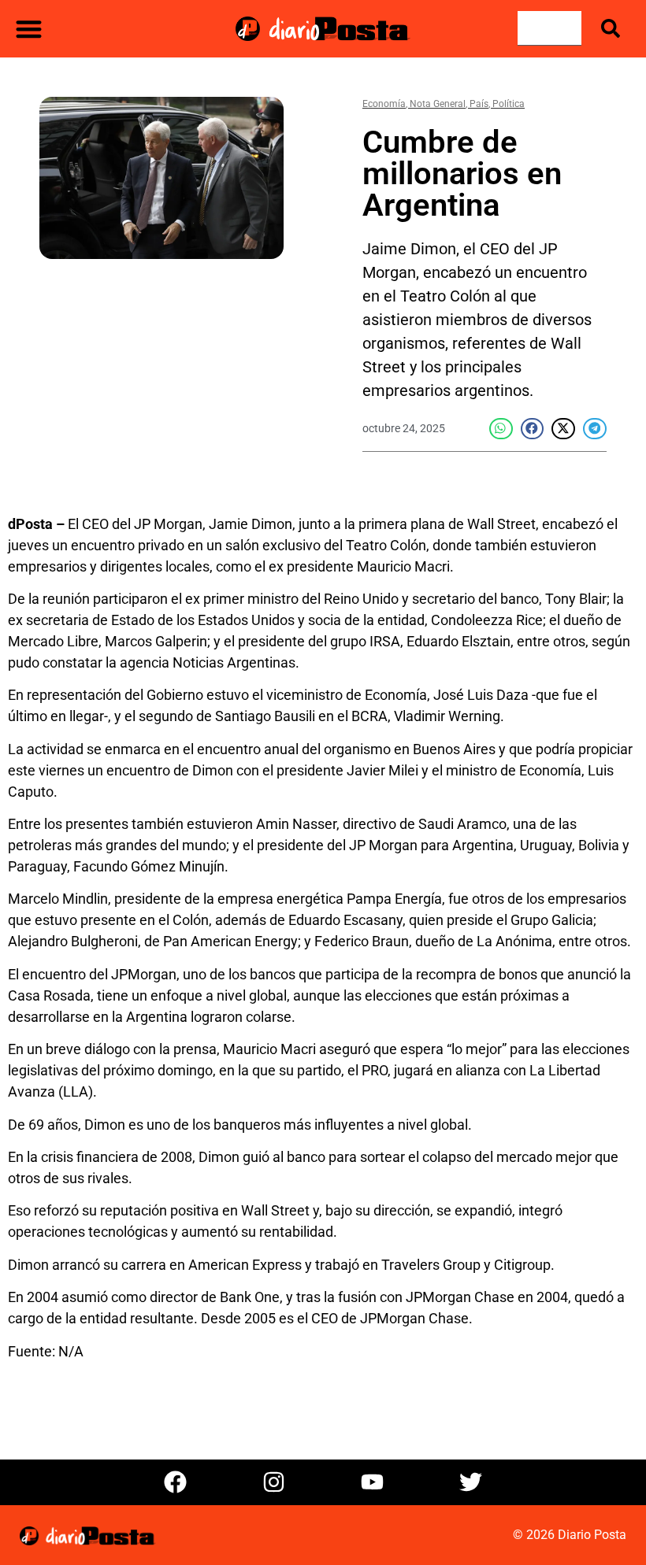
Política (508, 103)
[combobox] (549, 28)
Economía (384, 103)
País (479, 103)
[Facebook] (176, 1482)
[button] (29, 29)
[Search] (613, 28)
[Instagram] (274, 1482)
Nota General (438, 103)
